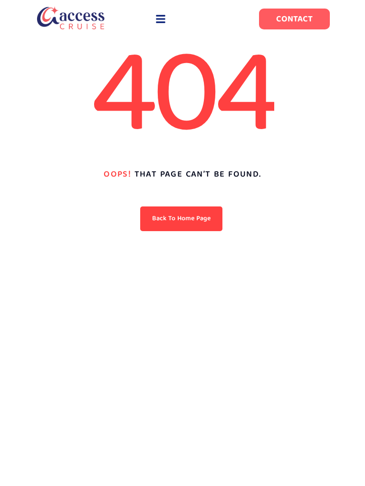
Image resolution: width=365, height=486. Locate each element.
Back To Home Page (181, 218)
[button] (160, 19)
